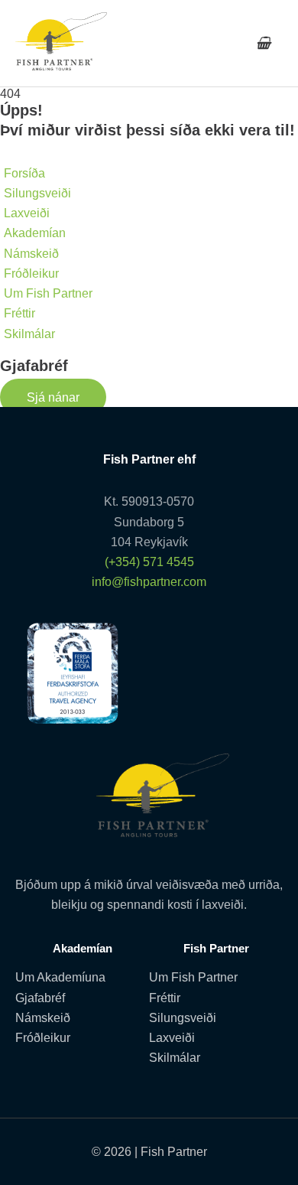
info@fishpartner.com (149, 581)
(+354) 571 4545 (149, 561)
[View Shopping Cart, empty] (263, 43)
